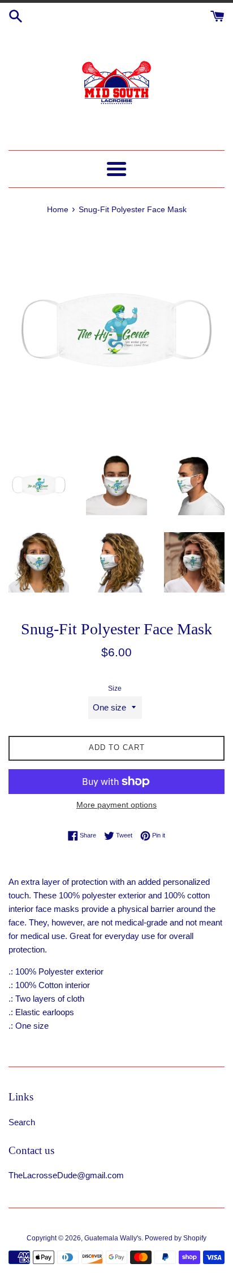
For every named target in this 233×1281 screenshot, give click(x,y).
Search (21, 1122)
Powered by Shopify (175, 1238)
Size (115, 688)
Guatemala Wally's (112, 1238)
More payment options (116, 804)
